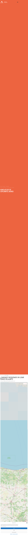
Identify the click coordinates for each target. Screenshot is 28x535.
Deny (14, 530)
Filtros (25, 383)
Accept (14, 528)
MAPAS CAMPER (5, 2)
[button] (17, 2)
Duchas (3, 375)
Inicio (1, 375)
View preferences (14, 532)
